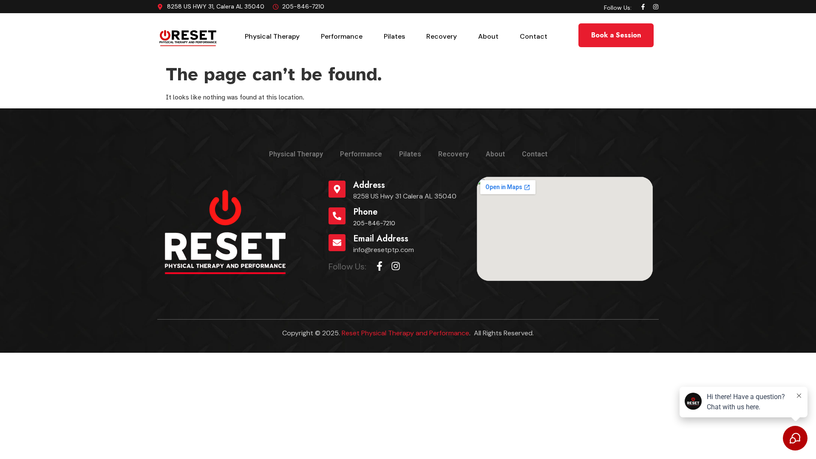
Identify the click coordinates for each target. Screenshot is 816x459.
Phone (365, 212)
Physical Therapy (272, 36)
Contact (533, 36)
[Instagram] (656, 7)
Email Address (380, 238)
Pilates (394, 36)
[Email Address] (337, 242)
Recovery (441, 36)
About (488, 36)
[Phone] (337, 215)
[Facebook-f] (643, 7)
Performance (342, 36)
